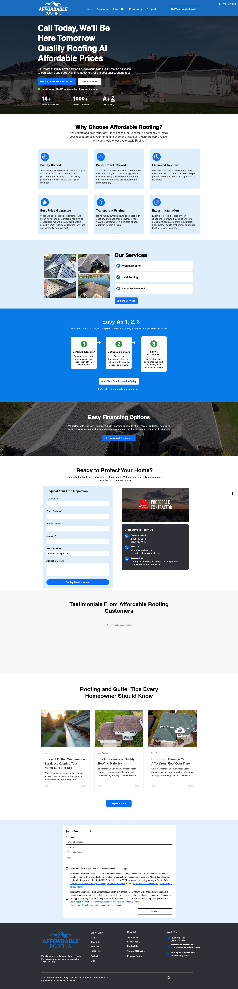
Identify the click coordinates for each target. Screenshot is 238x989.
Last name (70, 847)
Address (51, 536)
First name (71, 837)
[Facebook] (232, 493)
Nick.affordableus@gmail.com (185, 911)
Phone (68, 858)
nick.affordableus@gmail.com (145, 553)
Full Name (52, 498)
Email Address (54, 511)
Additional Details (55, 560)
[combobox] (77, 553)
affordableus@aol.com (142, 550)
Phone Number (54, 523)
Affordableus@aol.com (182, 908)
